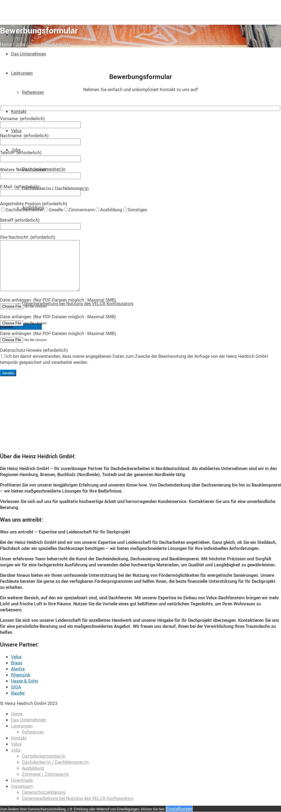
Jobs (20, 44)
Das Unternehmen (28, 54)
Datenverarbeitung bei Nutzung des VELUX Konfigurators (77, 303)
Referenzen (33, 92)
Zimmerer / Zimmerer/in (45, 774)
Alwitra (18, 669)
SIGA (16, 687)
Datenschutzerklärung (43, 792)
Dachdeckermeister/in (43, 756)
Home (6, 44)
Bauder (18, 693)
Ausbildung (33, 768)
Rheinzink (20, 675)
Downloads (22, 780)
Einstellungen (179, 809)
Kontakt (19, 111)
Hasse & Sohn (24, 681)
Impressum (22, 786)
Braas (16, 663)
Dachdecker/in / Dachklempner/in (55, 188)
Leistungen (22, 73)
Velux (16, 131)
